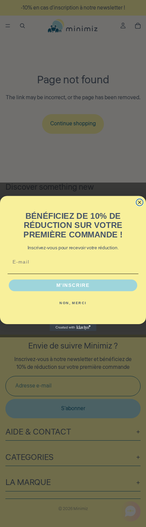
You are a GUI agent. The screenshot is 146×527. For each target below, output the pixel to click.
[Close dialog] (139, 202)
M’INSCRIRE (73, 285)
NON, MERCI (72, 303)
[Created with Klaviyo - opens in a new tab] (73, 327)
